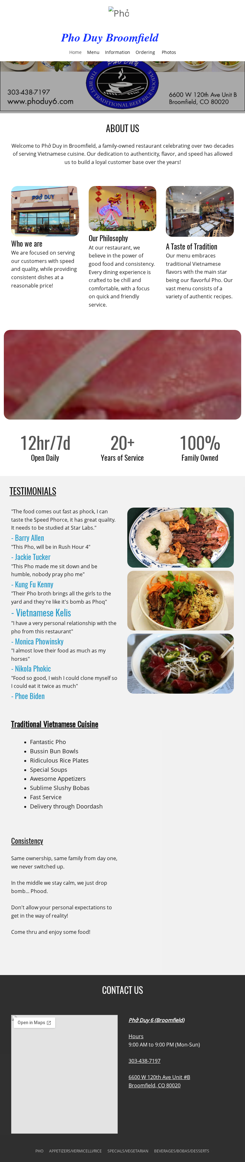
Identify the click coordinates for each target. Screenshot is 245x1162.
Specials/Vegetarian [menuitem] (128, 1151)
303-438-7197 (144, 1060)
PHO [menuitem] (39, 1151)
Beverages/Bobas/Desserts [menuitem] (181, 1151)
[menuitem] (75, 52)
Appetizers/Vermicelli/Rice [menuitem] (75, 1151)
